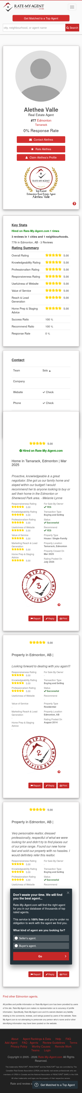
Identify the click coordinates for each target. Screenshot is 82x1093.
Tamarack (41, 125)
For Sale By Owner (53, 503)
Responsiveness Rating (24, 503)
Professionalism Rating (24, 519)
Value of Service (20, 535)
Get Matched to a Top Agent (41, 18)
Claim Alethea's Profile (43, 157)
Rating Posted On (53, 558)
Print (64, 618)
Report (36, 618)
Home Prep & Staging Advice (23, 555)
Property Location (53, 543)
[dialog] (41, 929)
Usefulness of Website (23, 527)
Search (73, 27)
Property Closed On (54, 550)
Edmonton (44, 120)
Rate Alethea (43, 149)
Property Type (51, 535)
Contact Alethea (43, 139)
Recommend (50, 527)
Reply (51, 618)
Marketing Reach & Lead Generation (24, 544)
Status (47, 519)
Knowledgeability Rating (24, 511)
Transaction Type (52, 511)
